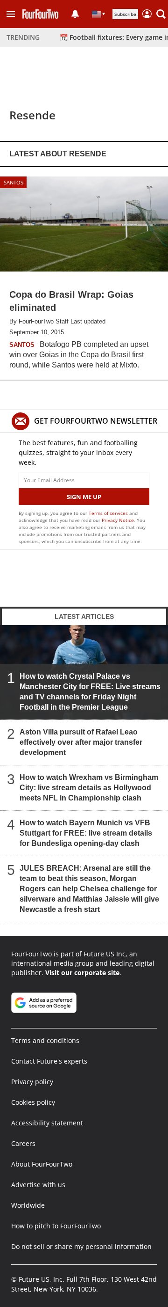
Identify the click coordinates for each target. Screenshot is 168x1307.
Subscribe (125, 14)
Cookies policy (33, 1102)
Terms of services (109, 513)
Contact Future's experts (49, 1061)
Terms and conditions (45, 1040)
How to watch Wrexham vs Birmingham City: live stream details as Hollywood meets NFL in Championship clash (89, 787)
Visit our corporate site (82, 972)
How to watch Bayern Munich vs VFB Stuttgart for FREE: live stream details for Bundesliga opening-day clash (86, 833)
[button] (11, 14)
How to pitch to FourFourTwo (56, 1225)
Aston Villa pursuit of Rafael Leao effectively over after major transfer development (81, 742)
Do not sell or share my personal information (81, 1246)
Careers (23, 1143)
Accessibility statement (47, 1122)
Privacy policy (32, 1081)
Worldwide (28, 1205)
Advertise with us (38, 1184)
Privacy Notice (118, 520)
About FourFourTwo (41, 1164)
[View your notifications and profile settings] (75, 14)
